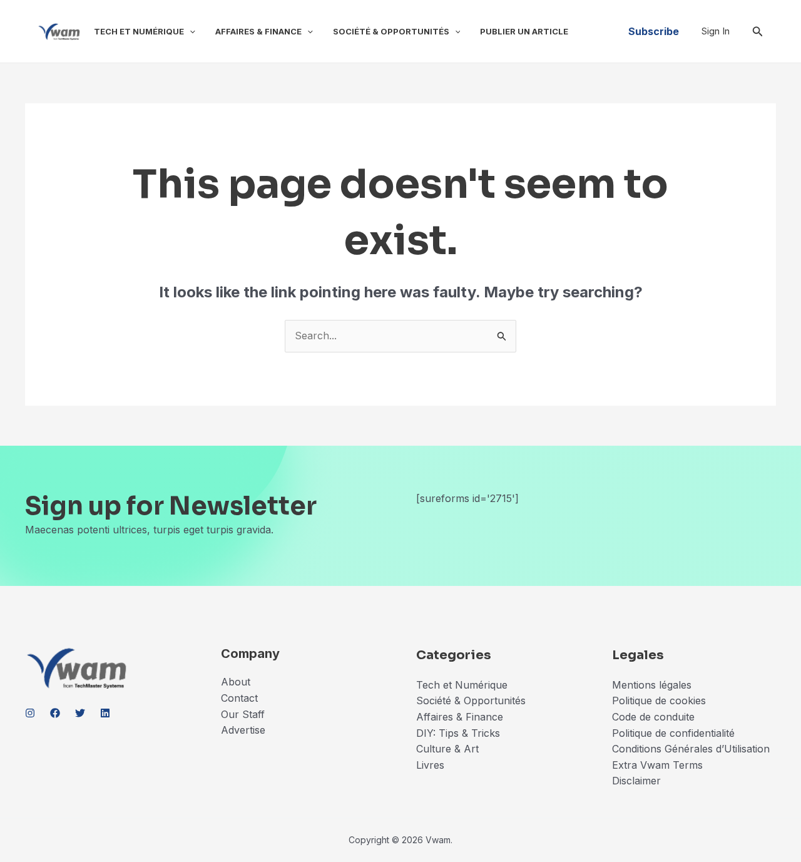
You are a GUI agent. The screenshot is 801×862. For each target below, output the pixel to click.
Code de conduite (653, 717)
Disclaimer (638, 780)
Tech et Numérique (139, 31)
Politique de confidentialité (673, 733)
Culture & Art (447, 748)
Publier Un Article (524, 31)
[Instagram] (30, 713)
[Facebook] (55, 713)
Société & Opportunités (391, 31)
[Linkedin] (105, 713)
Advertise (243, 730)
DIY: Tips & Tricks (458, 733)
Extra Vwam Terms (657, 765)
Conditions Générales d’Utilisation (691, 748)
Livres (430, 765)
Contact (239, 698)
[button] (189, 31)
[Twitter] (80, 713)
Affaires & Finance (258, 31)
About (235, 681)
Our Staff (243, 714)
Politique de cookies (659, 700)
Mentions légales (651, 685)
